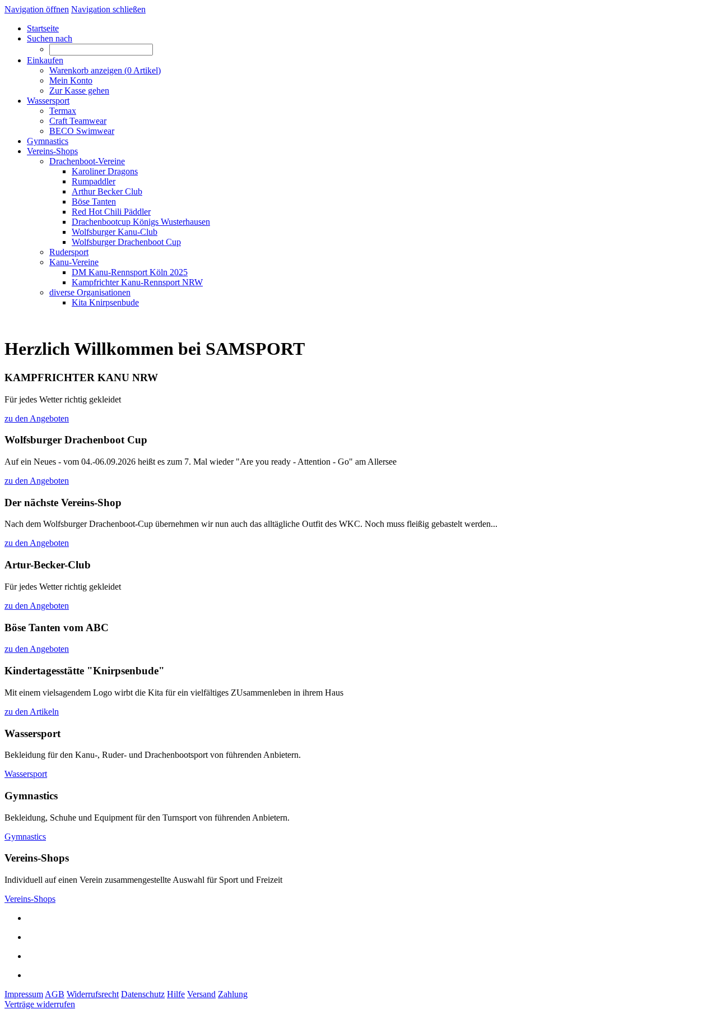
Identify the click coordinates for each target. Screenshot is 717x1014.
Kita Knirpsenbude (105, 302)
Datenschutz (143, 994)
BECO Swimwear (81, 131)
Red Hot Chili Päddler (111, 211)
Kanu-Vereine (74, 262)
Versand (201, 994)
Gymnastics (25, 836)
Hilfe (176, 994)
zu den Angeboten (36, 418)
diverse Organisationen (90, 292)
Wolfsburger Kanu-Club (114, 232)
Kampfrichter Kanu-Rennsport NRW (137, 282)
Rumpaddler (93, 181)
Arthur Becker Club (107, 191)
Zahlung (233, 994)
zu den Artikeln (31, 711)
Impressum (23, 994)
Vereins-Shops (29, 899)
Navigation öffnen (36, 9)
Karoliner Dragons (105, 171)
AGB (54, 994)
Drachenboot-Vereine (87, 161)
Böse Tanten (94, 201)
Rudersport (69, 252)
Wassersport (25, 774)
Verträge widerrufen (39, 1004)
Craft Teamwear (77, 121)
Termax (62, 110)
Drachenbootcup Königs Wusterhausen (141, 221)
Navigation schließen (108, 9)
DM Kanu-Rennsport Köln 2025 (130, 272)
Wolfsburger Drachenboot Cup (126, 242)
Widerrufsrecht (93, 994)
